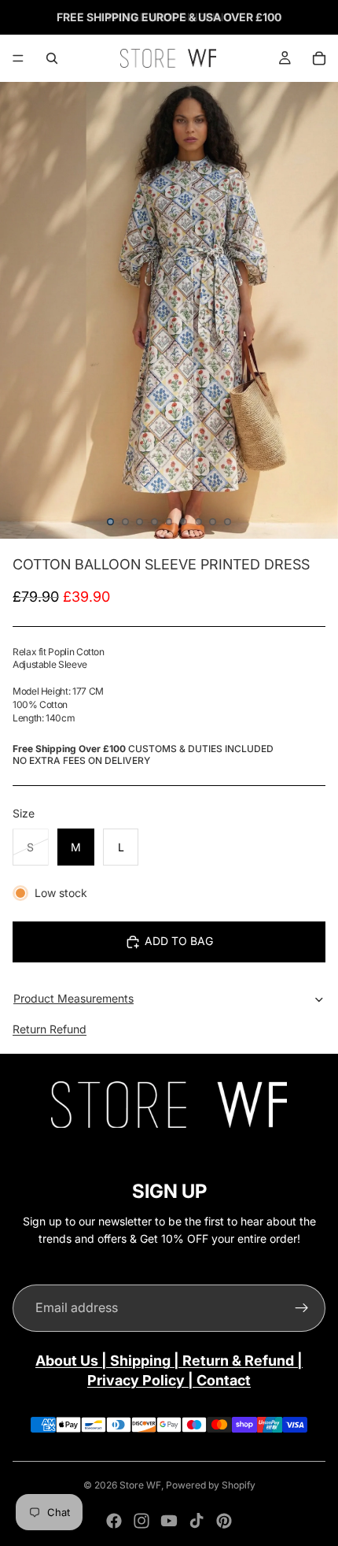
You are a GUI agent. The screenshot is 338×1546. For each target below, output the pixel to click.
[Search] (52, 58)
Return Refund (49, 1029)
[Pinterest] (224, 1520)
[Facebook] (114, 1520)
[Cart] (319, 58)
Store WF (140, 1485)
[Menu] (18, 58)
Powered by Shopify (210, 1485)
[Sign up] (301, 1308)
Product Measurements (73, 998)
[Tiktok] (196, 1520)
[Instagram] (141, 1520)
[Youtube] (169, 1520)
